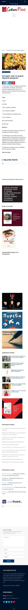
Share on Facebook (3, 82)
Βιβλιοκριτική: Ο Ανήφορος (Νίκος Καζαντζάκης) (13, 442)
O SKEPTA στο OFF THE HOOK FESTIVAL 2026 (13, 447)
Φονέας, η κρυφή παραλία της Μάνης (10, 444)
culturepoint (5, 478)
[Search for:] (6, 1)
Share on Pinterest (13, 82)
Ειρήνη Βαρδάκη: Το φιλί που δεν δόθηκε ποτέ (12, 459)
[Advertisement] (14, 34)
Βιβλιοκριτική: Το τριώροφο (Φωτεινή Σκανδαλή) (13, 462)
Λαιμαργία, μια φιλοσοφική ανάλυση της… (12, 179)
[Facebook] (10, 3)
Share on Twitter (6, 82)
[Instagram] (14, 3)
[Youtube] (17, 3)
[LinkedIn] (15, 3)
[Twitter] (12, 3)
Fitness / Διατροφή (6, 72)
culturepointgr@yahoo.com (12, 598)
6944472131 (10, 595)
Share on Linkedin (10, 82)
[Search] (25, 1)
